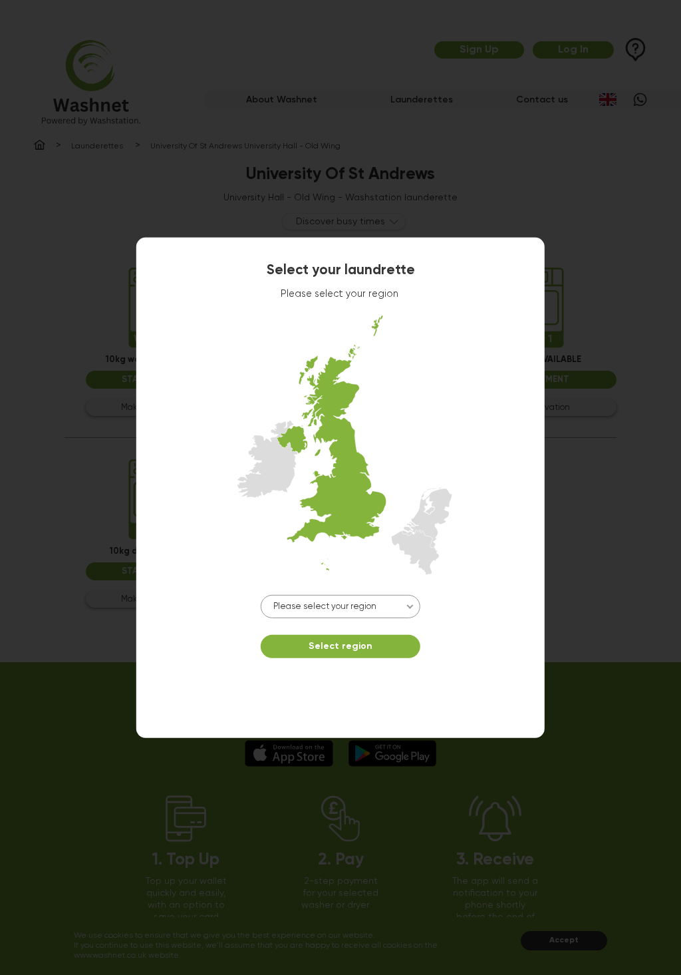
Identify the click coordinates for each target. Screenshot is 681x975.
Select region (340, 646)
